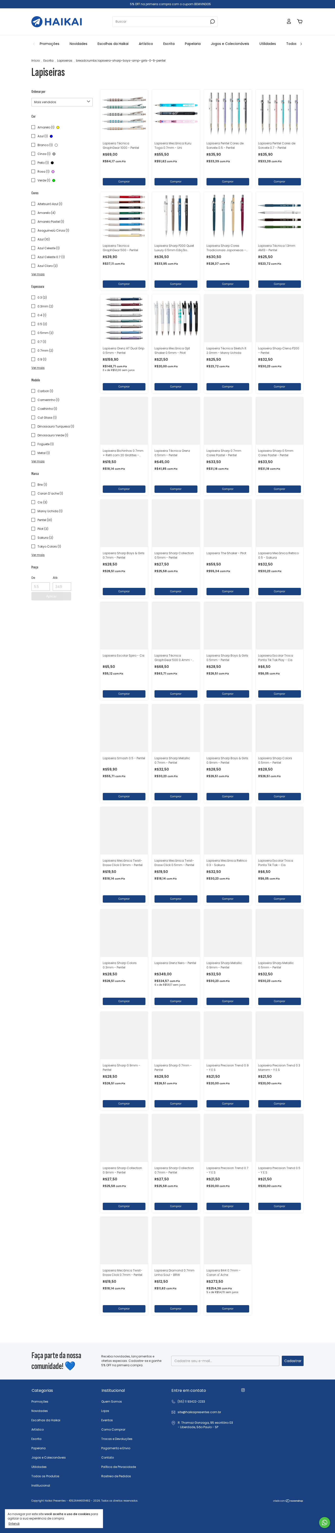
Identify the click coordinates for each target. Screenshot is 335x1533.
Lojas (105, 1411)
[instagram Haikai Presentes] (243, 1390)
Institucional (40, 1485)
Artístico (146, 43)
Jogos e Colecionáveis (230, 43)
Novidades (78, 43)
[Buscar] (212, 22)
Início (35, 60)
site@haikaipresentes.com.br (199, 1412)
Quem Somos (111, 1401)
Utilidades (267, 43)
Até (55, 578)
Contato (107, 1457)
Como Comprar (113, 1429)
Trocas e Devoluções (116, 1439)
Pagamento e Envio (115, 1448)
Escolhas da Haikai (113, 43)
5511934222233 (188, 1401)
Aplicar (51, 596)
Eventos (107, 1420)
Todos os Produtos (45, 1476)
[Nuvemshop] (288, 1501)
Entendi (14, 1523)
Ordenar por (38, 91)
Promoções (49, 43)
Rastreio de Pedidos (116, 1476)
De (33, 578)
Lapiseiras (64, 60)
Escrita (169, 43)
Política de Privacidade (118, 1467)
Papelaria (193, 43)
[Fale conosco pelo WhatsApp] (324, 1522)
